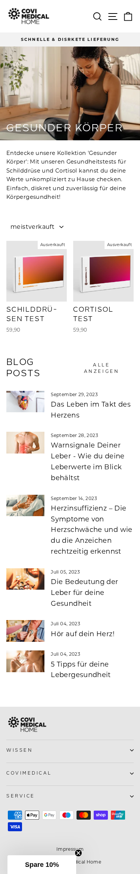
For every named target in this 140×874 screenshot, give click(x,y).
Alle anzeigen (101, 368)
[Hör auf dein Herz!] (25, 631)
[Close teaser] (78, 853)
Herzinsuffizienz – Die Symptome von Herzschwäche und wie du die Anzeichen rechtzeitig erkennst (91, 530)
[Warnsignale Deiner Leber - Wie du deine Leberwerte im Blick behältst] (25, 443)
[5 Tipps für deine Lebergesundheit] (25, 661)
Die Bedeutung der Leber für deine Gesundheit (84, 593)
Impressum (70, 849)
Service (20, 796)
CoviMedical (29, 773)
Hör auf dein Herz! (83, 634)
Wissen (19, 750)
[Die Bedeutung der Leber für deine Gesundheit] (25, 579)
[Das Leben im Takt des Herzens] (25, 402)
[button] (41, 864)
